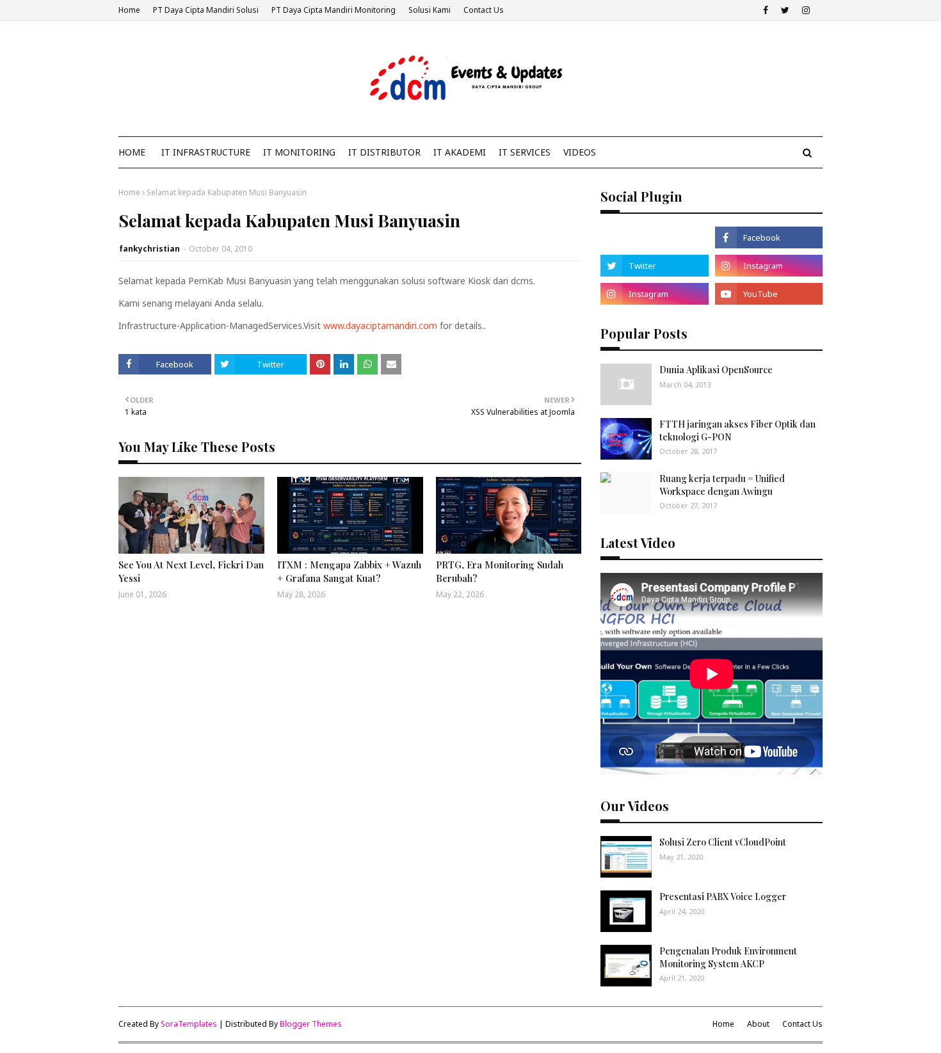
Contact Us (483, 9)
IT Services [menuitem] (525, 152)
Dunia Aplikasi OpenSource (716, 370)
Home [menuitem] (131, 152)
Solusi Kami (429, 9)
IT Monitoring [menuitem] (299, 152)
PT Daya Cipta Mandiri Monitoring (333, 9)
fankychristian (149, 248)
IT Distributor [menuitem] (384, 152)
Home (129, 9)
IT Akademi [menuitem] (459, 152)
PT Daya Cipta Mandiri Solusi (206, 9)
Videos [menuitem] (579, 152)
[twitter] (785, 10)
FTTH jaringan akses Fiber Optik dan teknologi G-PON (737, 430)
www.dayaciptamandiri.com (380, 325)
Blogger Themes (311, 1023)
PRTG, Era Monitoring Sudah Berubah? (499, 571)
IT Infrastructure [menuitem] (205, 152)
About (758, 1023)
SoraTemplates (189, 1023)
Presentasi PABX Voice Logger (722, 896)
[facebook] (765, 10)
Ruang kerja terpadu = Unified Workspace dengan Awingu (722, 484)
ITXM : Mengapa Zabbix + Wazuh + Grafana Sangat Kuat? (349, 571)
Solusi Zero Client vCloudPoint (722, 842)
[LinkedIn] (654, 237)
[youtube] (769, 294)
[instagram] (806, 10)
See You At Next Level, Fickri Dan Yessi (191, 571)
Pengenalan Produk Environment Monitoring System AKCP (728, 957)
